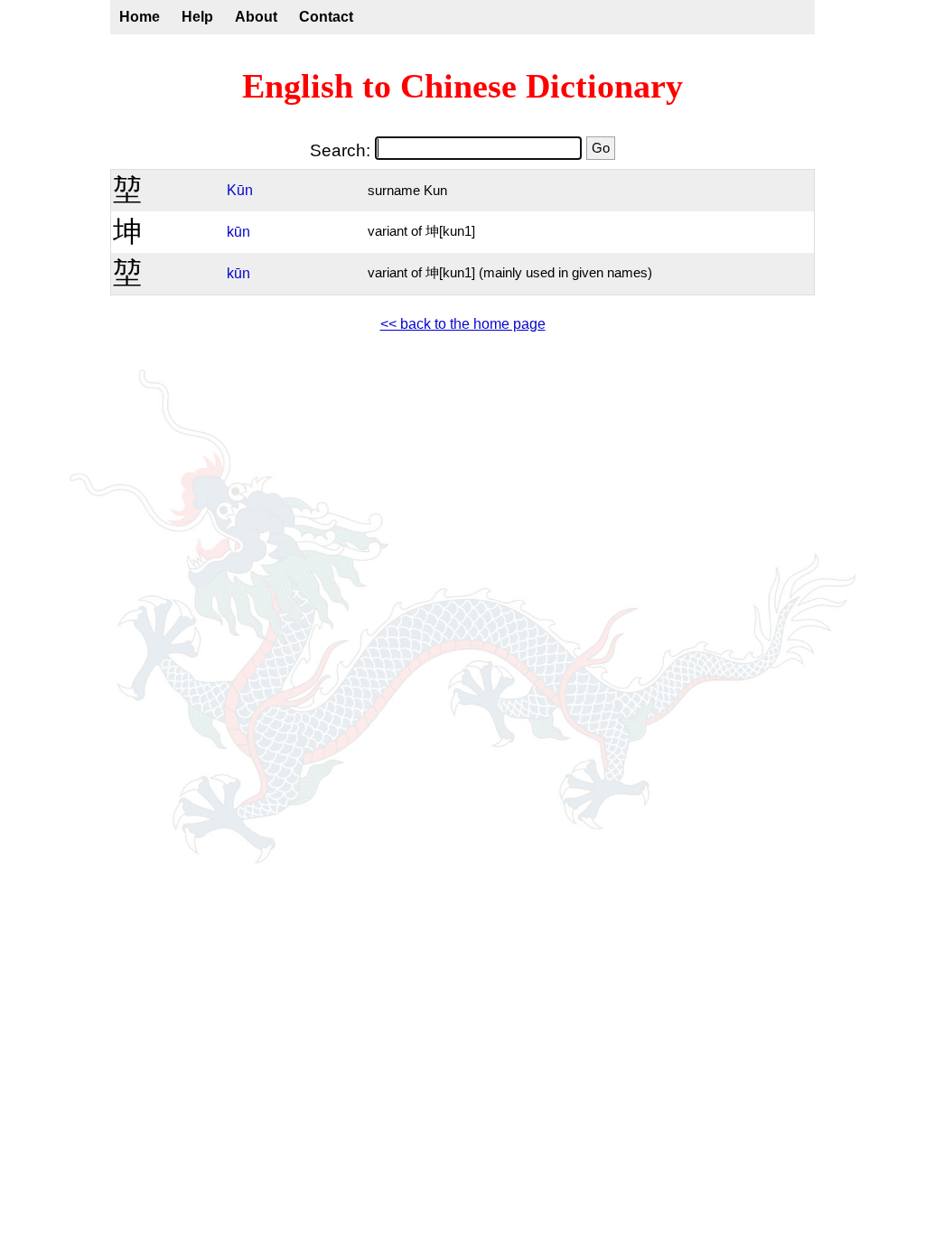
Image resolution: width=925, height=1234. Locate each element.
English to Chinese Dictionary (462, 86)
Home (139, 16)
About (256, 16)
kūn (238, 231)
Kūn (240, 190)
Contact (326, 16)
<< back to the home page (463, 324)
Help (197, 16)
